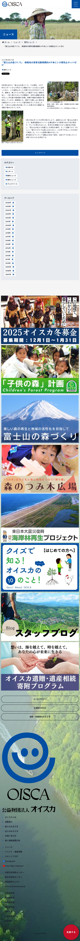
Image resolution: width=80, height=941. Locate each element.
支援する (71, 932)
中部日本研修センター (14, 872)
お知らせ (10, 167)
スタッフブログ (11, 856)
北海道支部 (9, 893)
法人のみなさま (11, 831)
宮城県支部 (9, 898)
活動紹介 (9, 822)
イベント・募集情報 (13, 852)
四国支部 (9, 921)
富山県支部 (9, 907)
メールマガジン (40, 699)
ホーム (7, 42)
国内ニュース (29, 42)
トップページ (40, 153)
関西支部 (9, 912)
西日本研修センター (13, 877)
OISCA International (15, 886)
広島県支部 (9, 916)
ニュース (8, 34)
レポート (10, 171)
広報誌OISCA (40, 708)
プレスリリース (12, 184)
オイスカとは (10, 817)
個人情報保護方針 (12, 840)
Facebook (10, 861)
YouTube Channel (14, 866)
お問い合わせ (10, 836)
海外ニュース (11, 180)
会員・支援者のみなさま (40, 717)
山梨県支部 (9, 902)
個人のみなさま (11, 826)
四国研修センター (12, 882)
